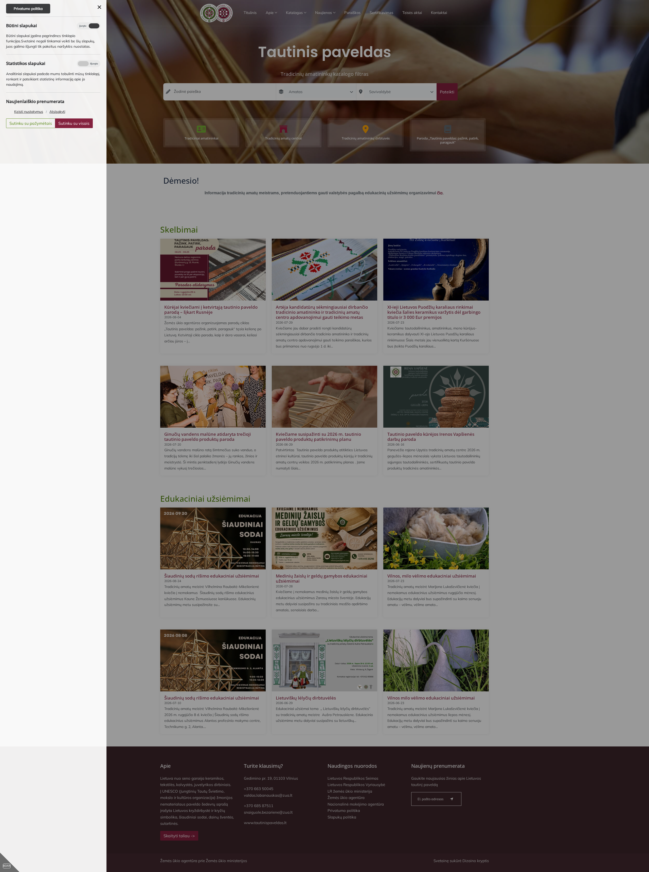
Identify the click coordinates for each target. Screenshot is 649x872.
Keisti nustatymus (28, 111)
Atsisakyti (57, 111)
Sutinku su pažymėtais (30, 123)
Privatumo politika (28, 8)
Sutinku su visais (73, 123)
